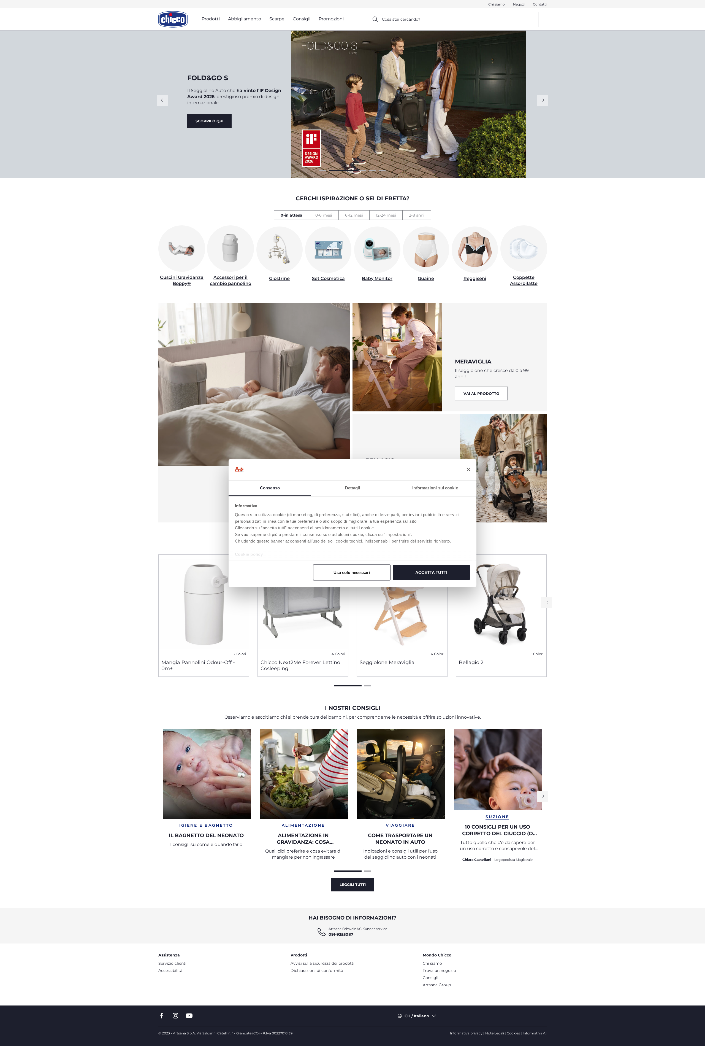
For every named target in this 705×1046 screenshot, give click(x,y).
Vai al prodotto (263, 124)
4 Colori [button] (338, 654)
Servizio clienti (172, 963)
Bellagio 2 (471, 662)
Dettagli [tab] (352, 487)
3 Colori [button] (239, 654)
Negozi (519, 4)
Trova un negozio (439, 970)
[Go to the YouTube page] (189, 1015)
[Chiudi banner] (468, 469)
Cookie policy (249, 554)
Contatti (540, 4)
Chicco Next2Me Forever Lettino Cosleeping (300, 665)
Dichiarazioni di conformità (317, 970)
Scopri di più (210, 124)
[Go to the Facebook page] (161, 1015)
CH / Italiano (417, 1015)
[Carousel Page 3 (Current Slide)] (352, 170)
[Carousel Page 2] (332, 170)
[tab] (291, 215)
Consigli (430, 977)
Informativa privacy (466, 1033)
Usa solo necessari (351, 572)
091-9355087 (341, 934)
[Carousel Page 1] (322, 170)
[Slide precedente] (162, 100)
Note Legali (494, 1033)
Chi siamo (496, 4)
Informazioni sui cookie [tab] (435, 487)
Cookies (513, 1033)
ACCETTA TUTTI (431, 572)
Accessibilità (170, 970)
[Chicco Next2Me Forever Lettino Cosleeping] (303, 604)
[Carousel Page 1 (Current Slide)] (348, 685)
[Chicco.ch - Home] (173, 19)
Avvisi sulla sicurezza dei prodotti (322, 963)
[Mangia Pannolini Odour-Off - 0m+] (204, 604)
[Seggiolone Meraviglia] (402, 604)
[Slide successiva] (542, 100)
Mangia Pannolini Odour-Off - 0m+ (198, 665)
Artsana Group (437, 984)
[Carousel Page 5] (382, 170)
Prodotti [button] (211, 18)
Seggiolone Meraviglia (387, 662)
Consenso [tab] (270, 487)
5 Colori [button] (537, 654)
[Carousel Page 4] (372, 170)
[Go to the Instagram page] (175, 1015)
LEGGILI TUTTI (353, 884)
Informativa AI (535, 1033)
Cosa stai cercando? (401, 19)
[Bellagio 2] (501, 604)
